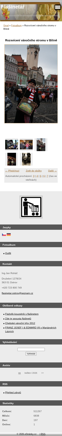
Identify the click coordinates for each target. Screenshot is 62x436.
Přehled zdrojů (13, 392)
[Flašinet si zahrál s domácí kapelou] (26, 144)
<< (19, 373)
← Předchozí (12, 170)
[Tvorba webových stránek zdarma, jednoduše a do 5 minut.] (38, 434)
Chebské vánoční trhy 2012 (20, 323)
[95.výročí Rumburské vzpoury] (26, 159)
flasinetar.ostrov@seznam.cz (17, 293)
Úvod (6, 25)
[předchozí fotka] (10, 85)
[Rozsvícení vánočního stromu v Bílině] (40, 144)
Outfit (8, 253)
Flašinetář (12, 7)
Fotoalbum (16, 25)
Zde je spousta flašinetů (18, 318)
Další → (52, 170)
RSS (43, 434)
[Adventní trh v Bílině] (11, 159)
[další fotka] (52, 85)
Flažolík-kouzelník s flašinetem (22, 314)
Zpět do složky (34, 170)
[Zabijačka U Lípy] (11, 144)
